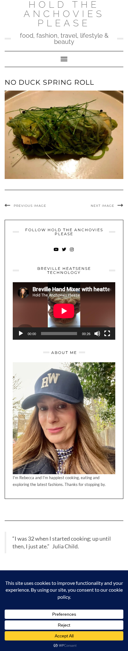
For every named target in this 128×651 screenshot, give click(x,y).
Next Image (102, 206)
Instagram (72, 252)
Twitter (64, 252)
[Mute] (97, 333)
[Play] (21, 333)
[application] (64, 311)
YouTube (56, 252)
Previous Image (30, 206)
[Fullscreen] (107, 333)
